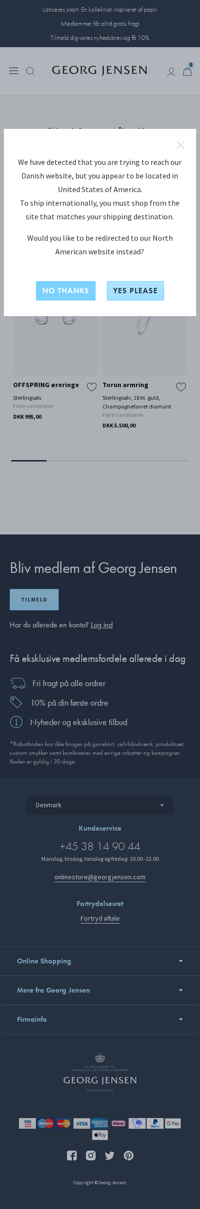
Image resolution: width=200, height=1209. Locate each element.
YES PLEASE (135, 290)
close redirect (180, 145)
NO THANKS (65, 290)
